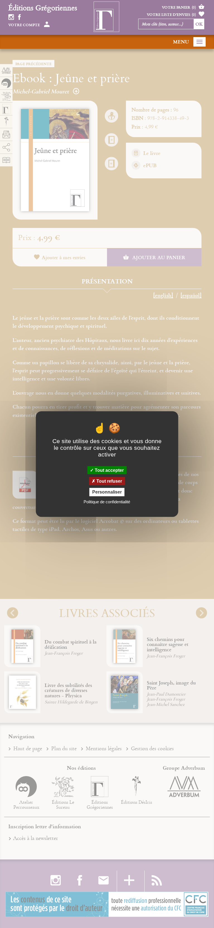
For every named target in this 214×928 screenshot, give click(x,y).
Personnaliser (107, 492)
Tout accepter (109, 470)
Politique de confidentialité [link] (107, 501)
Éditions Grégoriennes (42, 7)
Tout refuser (108, 481)
